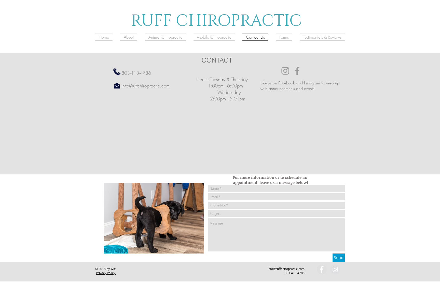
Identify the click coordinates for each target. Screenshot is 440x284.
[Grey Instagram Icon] (285, 71)
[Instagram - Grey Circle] (335, 269)
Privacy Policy (106, 273)
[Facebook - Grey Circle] (322, 269)
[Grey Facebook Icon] (297, 71)
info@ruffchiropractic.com (145, 86)
